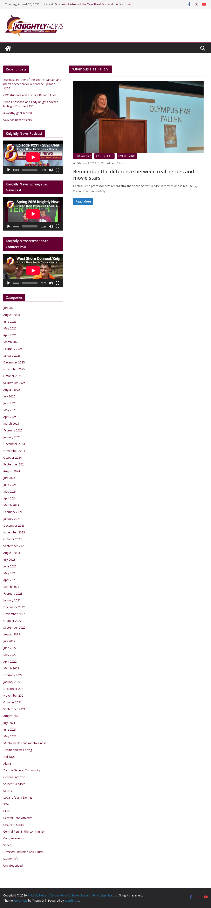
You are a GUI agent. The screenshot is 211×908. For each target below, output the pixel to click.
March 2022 (11, 668)
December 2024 (14, 444)
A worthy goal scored (17, 113)
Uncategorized (13, 865)
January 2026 (12, 355)
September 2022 (14, 627)
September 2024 (14, 464)
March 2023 (11, 587)
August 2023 (11, 553)
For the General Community (21, 770)
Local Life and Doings (17, 797)
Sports (7, 791)
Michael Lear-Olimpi (112, 163)
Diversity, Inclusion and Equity (23, 852)
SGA (6, 804)
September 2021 (14, 709)
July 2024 (9, 478)
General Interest (14, 777)
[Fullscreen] (57, 170)
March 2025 (11, 423)
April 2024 (9, 498)
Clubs (7, 811)
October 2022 (12, 621)
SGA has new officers (17, 120)
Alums (7, 763)
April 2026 (9, 335)
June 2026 (9, 321)
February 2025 (12, 430)
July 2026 (9, 308)
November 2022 (14, 614)
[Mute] (51, 170)
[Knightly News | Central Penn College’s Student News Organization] (8, 48)
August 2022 (11, 634)
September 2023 (14, 546)
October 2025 (12, 376)
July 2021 (9, 723)
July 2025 (9, 396)
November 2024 (14, 451)
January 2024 (12, 519)
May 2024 (9, 491)
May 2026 (9, 328)
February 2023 (12, 593)
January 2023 (12, 600)
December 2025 (14, 362)
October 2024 (12, 457)
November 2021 (14, 695)
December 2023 (14, 525)
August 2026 (11, 315)
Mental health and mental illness (24, 743)
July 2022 (9, 641)
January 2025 (12, 437)
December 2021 (14, 689)
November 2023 (14, 532)
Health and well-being (17, 750)
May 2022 (9, 655)
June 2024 (9, 485)
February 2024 (12, 512)
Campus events (126, 156)
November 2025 (14, 369)
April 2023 (9, 580)
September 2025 (14, 383)
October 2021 (12, 702)
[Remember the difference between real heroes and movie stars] (138, 117)
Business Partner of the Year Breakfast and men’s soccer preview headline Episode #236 (93, 6)
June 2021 (9, 729)
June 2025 (9, 403)
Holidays (9, 757)
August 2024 (11, 471)
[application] (33, 157)
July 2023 (9, 559)
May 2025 (9, 410)
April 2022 (9, 661)
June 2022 (9, 648)
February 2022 (83, 156)
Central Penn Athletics (18, 818)
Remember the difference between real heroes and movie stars (133, 174)
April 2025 (9, 417)
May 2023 (9, 573)
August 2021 (11, 716)
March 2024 (11, 505)
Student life (10, 859)
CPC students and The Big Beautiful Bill (29, 95)
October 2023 (12, 539)
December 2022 (14, 607)
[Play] (9, 170)
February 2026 (12, 349)
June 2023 (9, 566)
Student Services (14, 784)
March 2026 (11, 342)
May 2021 (9, 736)
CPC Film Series (104, 156)
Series (7, 845)
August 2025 (11, 389)
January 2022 (12, 682)
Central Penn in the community (24, 831)
